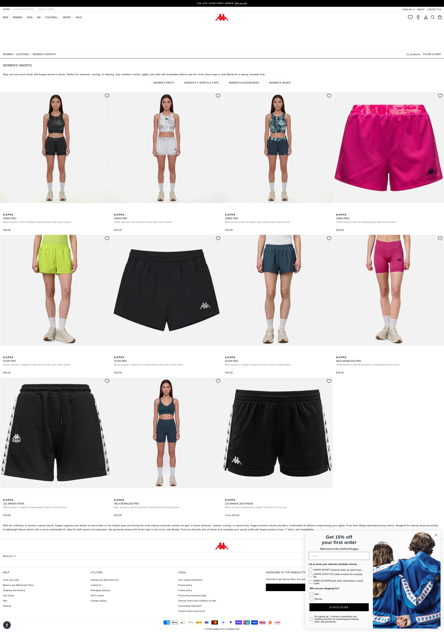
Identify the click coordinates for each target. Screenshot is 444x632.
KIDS (29, 17)
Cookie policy (185, 590)
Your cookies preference (190, 580)
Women (8, 54)
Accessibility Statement (189, 606)
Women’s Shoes (280, 82)
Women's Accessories (244, 82)
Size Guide (8, 595)
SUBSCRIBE (339, 607)
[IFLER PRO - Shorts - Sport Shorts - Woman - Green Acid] (5, 353)
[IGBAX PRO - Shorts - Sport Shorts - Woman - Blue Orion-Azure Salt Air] (11, 211)
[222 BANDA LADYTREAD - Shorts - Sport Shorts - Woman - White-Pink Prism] (244, 496)
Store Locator (97, 595)
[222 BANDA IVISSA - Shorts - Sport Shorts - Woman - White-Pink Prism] (11, 496)
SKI (39, 17)
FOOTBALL (51, 17)
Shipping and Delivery (14, 590)
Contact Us (96, 585)
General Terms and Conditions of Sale (197, 601)
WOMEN (17, 17)
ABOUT (421, 9)
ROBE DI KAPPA (46, 9)
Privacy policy (185, 585)
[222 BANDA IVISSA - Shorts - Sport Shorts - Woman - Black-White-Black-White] (5, 496)
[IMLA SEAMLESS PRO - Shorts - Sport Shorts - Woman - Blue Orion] (344, 353)
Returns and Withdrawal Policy (18, 585)
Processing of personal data (192, 595)
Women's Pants (163, 82)
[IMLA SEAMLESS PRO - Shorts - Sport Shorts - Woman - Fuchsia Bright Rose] (338, 353)
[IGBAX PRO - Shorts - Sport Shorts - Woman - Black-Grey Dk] (5, 211)
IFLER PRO (36, 361)
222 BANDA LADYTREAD (256, 504)
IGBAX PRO (37, 218)
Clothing (22, 54)
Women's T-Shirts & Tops (201, 82)
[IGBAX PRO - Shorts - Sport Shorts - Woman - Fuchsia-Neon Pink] (22, 211)
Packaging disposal (100, 590)
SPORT (67, 17)
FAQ (5, 601)
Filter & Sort (432, 54)
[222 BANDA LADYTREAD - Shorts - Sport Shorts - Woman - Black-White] (227, 496)
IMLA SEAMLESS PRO (368, 361)
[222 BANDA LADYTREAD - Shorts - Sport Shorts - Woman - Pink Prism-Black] (233, 496)
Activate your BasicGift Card (104, 580)
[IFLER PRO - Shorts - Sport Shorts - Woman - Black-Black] (11, 353)
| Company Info (232, 629)
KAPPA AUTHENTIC (24, 9)
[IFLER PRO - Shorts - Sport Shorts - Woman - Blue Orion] (16, 353)
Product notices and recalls (191, 611)
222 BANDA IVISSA (35, 504)
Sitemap (7, 606)
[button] (7, 625)
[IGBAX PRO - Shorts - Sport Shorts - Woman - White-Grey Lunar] (16, 211)
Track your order (11, 580)
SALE (79, 17)
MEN (5, 17)
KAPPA (6, 9)
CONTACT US (434, 9)
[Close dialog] (436, 535)
